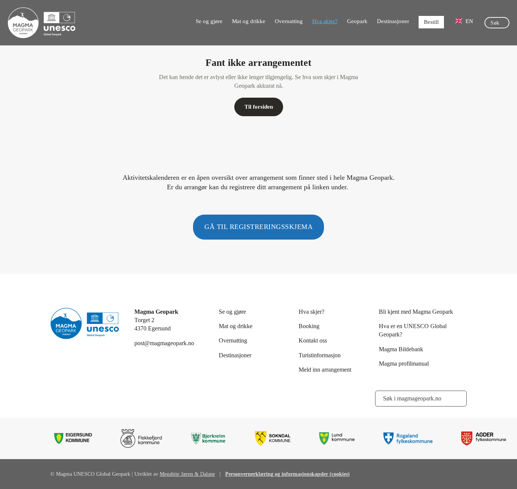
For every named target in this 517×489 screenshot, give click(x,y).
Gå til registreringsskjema (258, 226)
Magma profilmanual (404, 363)
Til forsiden (258, 107)
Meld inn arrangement (325, 369)
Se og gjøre (209, 21)
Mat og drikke (248, 21)
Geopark (357, 21)
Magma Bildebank (401, 349)
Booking (309, 326)
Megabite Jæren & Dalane (187, 474)
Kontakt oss (313, 340)
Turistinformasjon (320, 355)
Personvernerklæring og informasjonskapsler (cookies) (287, 474)
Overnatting (289, 21)
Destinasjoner (393, 21)
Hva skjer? (325, 21)
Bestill (431, 22)
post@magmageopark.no (164, 343)
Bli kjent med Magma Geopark (416, 311)
